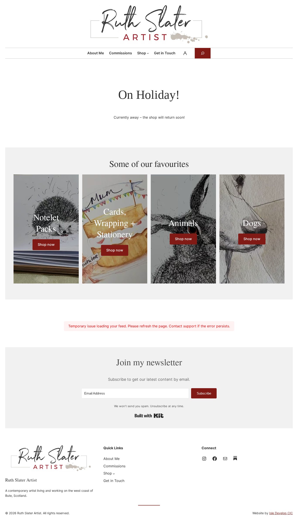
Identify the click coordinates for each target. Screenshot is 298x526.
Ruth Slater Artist (21, 480)
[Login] (185, 53)
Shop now (46, 244)
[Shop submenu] (148, 53)
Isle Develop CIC (281, 513)
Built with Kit (149, 416)
